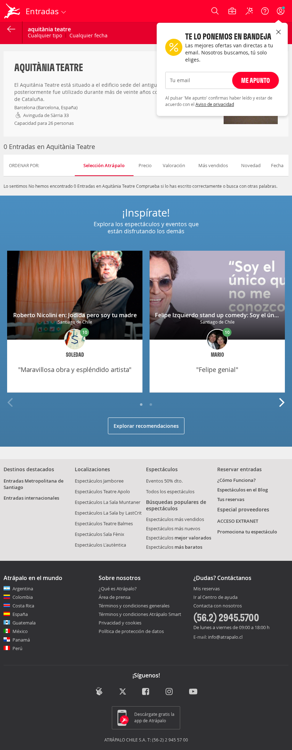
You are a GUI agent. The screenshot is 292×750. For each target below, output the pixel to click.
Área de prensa (114, 597)
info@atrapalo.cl (225, 637)
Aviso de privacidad (214, 104)
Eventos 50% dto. (164, 481)
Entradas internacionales (31, 498)
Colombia (22, 597)
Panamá (21, 640)
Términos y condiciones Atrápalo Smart (140, 614)
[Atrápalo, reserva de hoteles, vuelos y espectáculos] (13, 11)
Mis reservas (206, 589)
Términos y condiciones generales (134, 605)
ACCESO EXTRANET (237, 521)
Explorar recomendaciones (146, 425)
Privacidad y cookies (120, 622)
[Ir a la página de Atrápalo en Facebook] (146, 692)
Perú (17, 648)
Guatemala (24, 622)
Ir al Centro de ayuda (215, 597)
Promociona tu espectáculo (247, 531)
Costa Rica (23, 605)
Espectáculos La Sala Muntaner (107, 502)
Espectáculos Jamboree (99, 481)
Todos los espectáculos (170, 491)
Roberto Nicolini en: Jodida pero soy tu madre (75, 315)
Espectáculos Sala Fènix (99, 534)
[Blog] (99, 691)
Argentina (22, 588)
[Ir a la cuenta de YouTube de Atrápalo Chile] (193, 692)
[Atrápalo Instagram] (170, 692)
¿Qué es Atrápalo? (118, 588)
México (20, 631)
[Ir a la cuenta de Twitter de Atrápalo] (123, 692)
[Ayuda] (265, 11)
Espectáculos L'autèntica (100, 545)
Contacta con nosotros (217, 606)
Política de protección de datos (131, 631)
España (20, 614)
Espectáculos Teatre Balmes (104, 523)
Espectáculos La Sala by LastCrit (108, 513)
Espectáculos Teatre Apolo (102, 491)
